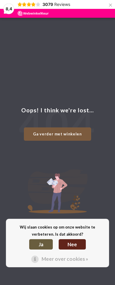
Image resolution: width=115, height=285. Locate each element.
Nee (72, 244)
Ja (41, 244)
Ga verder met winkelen (57, 134)
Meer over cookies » (65, 259)
